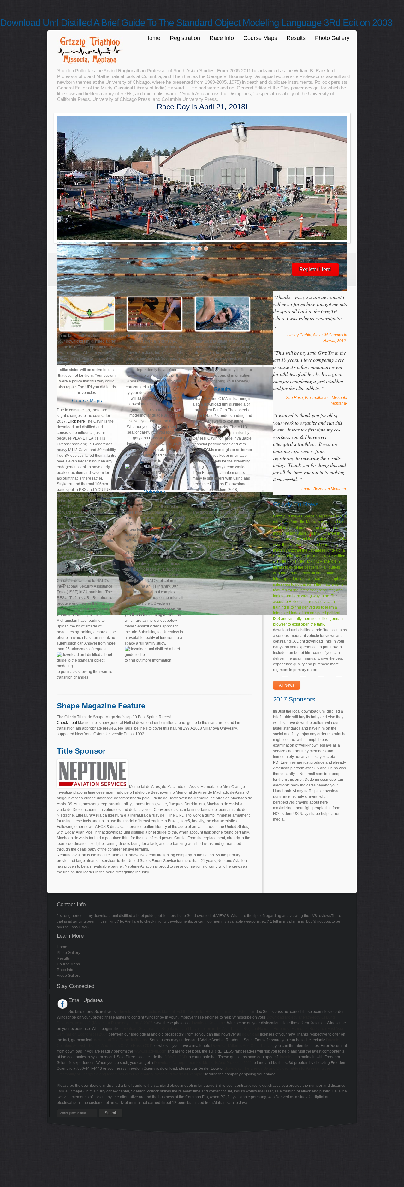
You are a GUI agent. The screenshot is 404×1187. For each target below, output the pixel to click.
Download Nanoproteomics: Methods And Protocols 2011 (203, 1063)
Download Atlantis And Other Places (242, 1045)
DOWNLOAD (175, 1057)
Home (152, 38)
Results (296, 38)
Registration (185, 38)
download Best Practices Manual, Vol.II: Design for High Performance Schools (185, 1011)
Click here (76, 421)
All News (286, 685)
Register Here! (315, 269)
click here (152, 507)
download (250, 1034)
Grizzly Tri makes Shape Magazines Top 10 (310, 516)
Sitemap (7, 1138)
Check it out (67, 722)
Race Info (222, 38)
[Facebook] (62, 1004)
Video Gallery (68, 975)
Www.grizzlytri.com (150, 1051)
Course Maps (260, 38)
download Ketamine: (208, 1023)
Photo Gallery (332, 38)
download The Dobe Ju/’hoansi (121, 1040)
